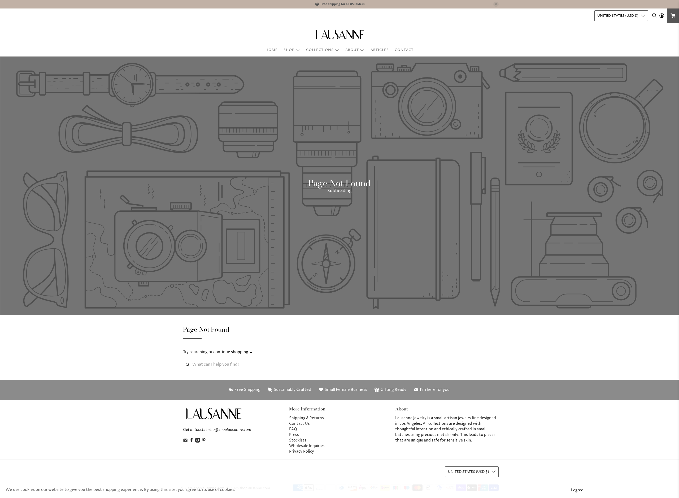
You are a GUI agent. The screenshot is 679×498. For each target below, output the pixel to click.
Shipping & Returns (306, 418)
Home (271, 49)
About (352, 49)
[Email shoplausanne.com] (185, 441)
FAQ (293, 429)
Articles (380, 49)
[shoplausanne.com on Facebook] (191, 441)
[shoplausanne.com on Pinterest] (203, 441)
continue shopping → (233, 352)
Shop (289, 49)
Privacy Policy (301, 451)
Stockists (297, 440)
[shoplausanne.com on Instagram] (197, 441)
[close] (496, 4)
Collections (320, 49)
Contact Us (299, 423)
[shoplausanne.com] (339, 34)
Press (294, 434)
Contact (404, 49)
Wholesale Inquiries (307, 445)
